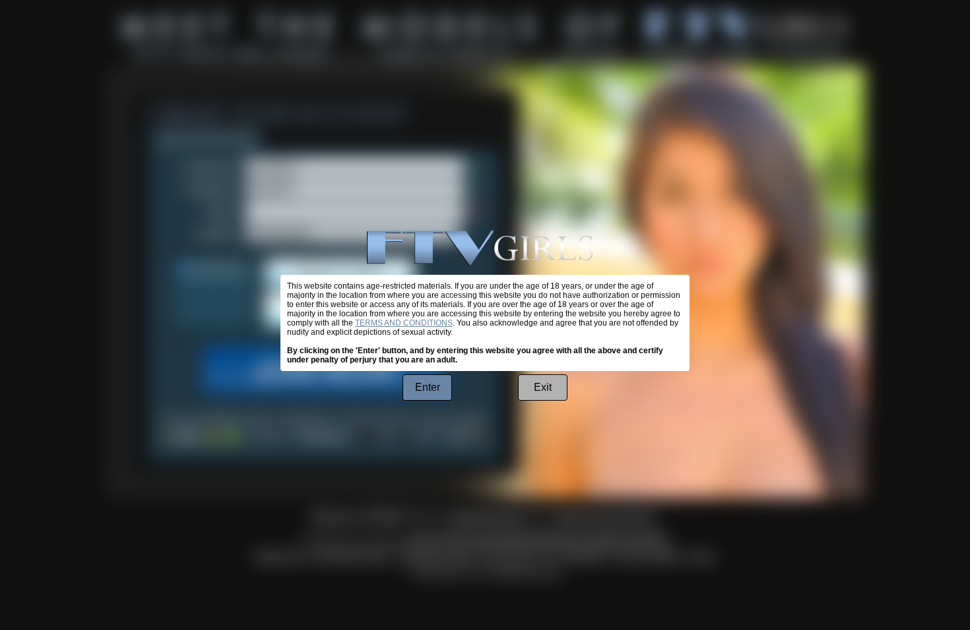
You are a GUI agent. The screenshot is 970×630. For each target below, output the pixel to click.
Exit (543, 387)
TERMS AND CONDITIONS (404, 323)
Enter (427, 387)
